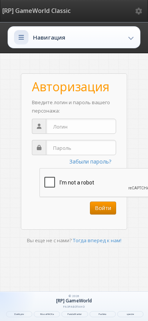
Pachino (102, 314)
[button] (74, 37)
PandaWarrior (75, 314)
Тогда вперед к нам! (97, 240)
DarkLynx (19, 314)
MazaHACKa (47, 314)
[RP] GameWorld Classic (36, 10)
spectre (130, 314)
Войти (103, 207)
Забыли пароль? (90, 161)
